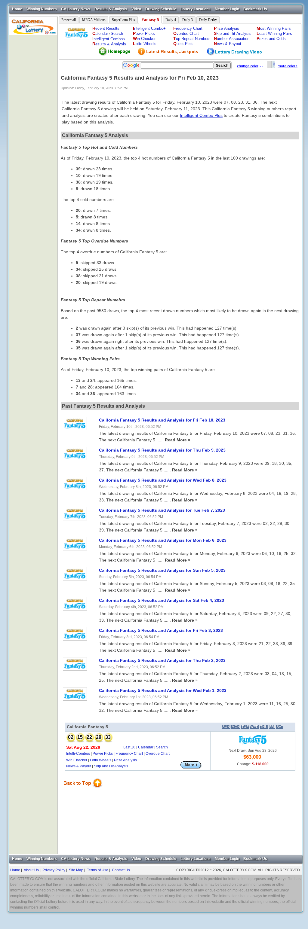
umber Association (231, 38)
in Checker (144, 38)
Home (17, 9)
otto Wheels (144, 43)
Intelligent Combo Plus (201, 115)
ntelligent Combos (108, 39)
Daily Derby (208, 20)
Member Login (227, 9)
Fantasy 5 (150, 19)
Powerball (68, 20)
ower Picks (144, 33)
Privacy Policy (53, 870)
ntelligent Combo (149, 28)
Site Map (76, 870)
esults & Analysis (109, 44)
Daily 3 (187, 20)
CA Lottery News (75, 9)
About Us (31, 870)
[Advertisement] (33, 125)
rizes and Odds (271, 38)
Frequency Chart (129, 753)
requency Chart (187, 28)
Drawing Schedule (160, 9)
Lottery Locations (195, 9)
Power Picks (103, 753)
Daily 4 (170, 20)
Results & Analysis (110, 9)
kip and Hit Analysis (232, 33)
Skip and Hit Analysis (111, 766)
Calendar (145, 747)
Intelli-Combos (78, 753)
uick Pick (183, 43)
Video (136, 9)
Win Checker (76, 760)
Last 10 (129, 747)
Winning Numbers (41, 9)
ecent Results (105, 28)
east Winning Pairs (274, 33)
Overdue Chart (158, 753)
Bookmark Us (255, 9)
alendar (100, 33)
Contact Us (121, 870)
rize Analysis (226, 28)
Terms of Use (97, 870)
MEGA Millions (94, 20)
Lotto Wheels (100, 760)
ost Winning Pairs (274, 28)
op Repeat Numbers (192, 38)
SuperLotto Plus (123, 20)
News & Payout (78, 766)
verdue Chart (186, 33)
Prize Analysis (125, 760)
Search (117, 33)
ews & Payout (227, 43)
